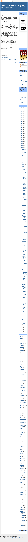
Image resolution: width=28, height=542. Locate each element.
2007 (22, 145)
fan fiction (22, 432)
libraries (21, 460)
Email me (21, 100)
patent (21, 475)
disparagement (22, 410)
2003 (22, 331)
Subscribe (23, 28)
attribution (22, 350)
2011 (22, 137)
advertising (22, 343)
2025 (22, 109)
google (21, 451)
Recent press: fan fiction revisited (24, 279)
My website (22, 99)
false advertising (23, 419)
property (21, 492)
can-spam (22, 357)
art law (21, 348)
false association (23, 422)
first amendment (23, 439)
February (24, 319)
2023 (22, 113)
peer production (23, 479)
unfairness (22, 525)
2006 (22, 147)
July (23, 164)
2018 (22, 123)
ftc (20, 443)
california (21, 355)
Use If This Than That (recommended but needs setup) (23, 81)
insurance (22, 453)
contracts (21, 381)
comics (21, 367)
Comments (23, 66)
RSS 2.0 (21, 76)
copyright (21, 385)
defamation (22, 400)
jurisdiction (22, 458)
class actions (22, 363)
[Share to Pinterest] (6, 48)
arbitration (22, 347)
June (23, 166)
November (24, 152)
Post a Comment (4, 57)
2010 (22, 139)
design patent (22, 405)
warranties (22, 527)
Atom (21, 73)
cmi (20, 366)
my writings (22, 470)
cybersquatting (22, 395)
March (23, 317)
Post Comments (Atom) (11, 62)
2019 (22, 121)
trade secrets (22, 515)
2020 (22, 119)
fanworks (21, 434)
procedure (22, 490)
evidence (21, 417)
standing (21, 505)
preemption (22, 484)
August (23, 162)
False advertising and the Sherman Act (24, 232)
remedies (21, 496)
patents (21, 477)
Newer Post (3, 59)
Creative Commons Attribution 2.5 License (19, 537)
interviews (22, 454)
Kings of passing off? (24, 257)
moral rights (22, 465)
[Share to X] (4, 48)
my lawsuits (22, 468)
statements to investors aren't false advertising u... (24, 209)
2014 (22, 131)
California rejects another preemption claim (24, 193)
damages (21, 397)
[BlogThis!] (2, 48)
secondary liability (23, 500)
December (24, 149)
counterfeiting (22, 387)
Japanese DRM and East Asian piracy (24, 244)
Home (9, 59)
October (23, 155)
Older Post (16, 59)
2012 (22, 135)
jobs (20, 456)
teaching (21, 509)
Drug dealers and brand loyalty (24, 251)
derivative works (23, 402)
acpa (21, 341)
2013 (22, 133)
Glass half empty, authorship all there (24, 297)
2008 (22, 143)
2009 (22, 141)
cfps (20, 361)
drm (20, 415)
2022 (22, 115)
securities (22, 504)
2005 (22, 327)
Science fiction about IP (24, 177)
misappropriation (23, 462)
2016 (22, 127)
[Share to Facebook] (5, 48)
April (23, 315)
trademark (22, 517)
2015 (22, 129)
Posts (22, 64)
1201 (21, 336)
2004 (22, 329)
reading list (22, 494)
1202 (21, 338)
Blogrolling (24, 284)
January (23, 323)
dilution (21, 407)
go (20, 449)
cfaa (20, 359)
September (24, 159)
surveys (21, 507)
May (23, 313)
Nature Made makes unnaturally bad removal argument (24, 184)
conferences (22, 372)
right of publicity (23, 497)
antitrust (21, 345)
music (21, 466)
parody (21, 473)
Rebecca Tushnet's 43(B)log (13, 6)
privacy (21, 488)
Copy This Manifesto (24, 169)
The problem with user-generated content (24, 272)
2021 (22, 117)
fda (20, 436)
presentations (22, 485)
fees (20, 438)
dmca (21, 413)
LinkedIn (21, 75)
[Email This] (1, 48)
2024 (22, 111)
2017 (22, 125)
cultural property (23, 392)
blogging (21, 354)
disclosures (22, 408)
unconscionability (23, 522)
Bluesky (21, 102)
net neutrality (22, 472)
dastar (21, 398)
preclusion (22, 482)
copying (21, 383)
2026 (22, 107)
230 (20, 340)
